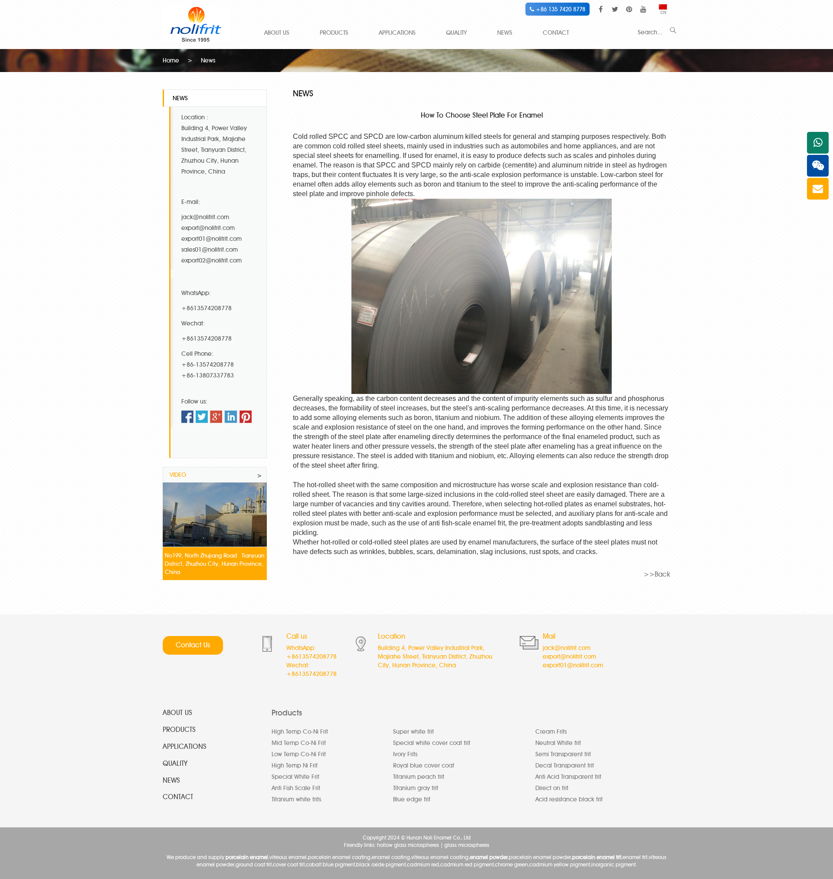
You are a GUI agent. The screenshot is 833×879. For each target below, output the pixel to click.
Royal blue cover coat (423, 765)
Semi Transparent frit (563, 754)
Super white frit (413, 731)
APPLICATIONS (397, 32)
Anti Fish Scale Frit (296, 788)
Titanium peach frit (418, 777)
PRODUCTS (334, 32)
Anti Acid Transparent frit (568, 777)
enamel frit (489, 523)
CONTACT (556, 32)
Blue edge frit (411, 799)
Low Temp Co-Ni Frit (299, 754)
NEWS (504, 32)
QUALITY (456, 32)
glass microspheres (466, 845)
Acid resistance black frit (569, 799)
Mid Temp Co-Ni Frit (299, 743)
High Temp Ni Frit (295, 765)
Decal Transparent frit (564, 765)
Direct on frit (551, 788)
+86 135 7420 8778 (559, 9)
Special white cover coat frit (431, 743)
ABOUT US (276, 32)
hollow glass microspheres (408, 845)
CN (663, 12)
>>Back (656, 574)
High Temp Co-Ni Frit (300, 731)
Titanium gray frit (415, 788)
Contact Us (193, 645)
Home (171, 60)
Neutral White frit (558, 743)
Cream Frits (551, 731)
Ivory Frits (405, 754)
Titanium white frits (296, 799)
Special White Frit (295, 777)
